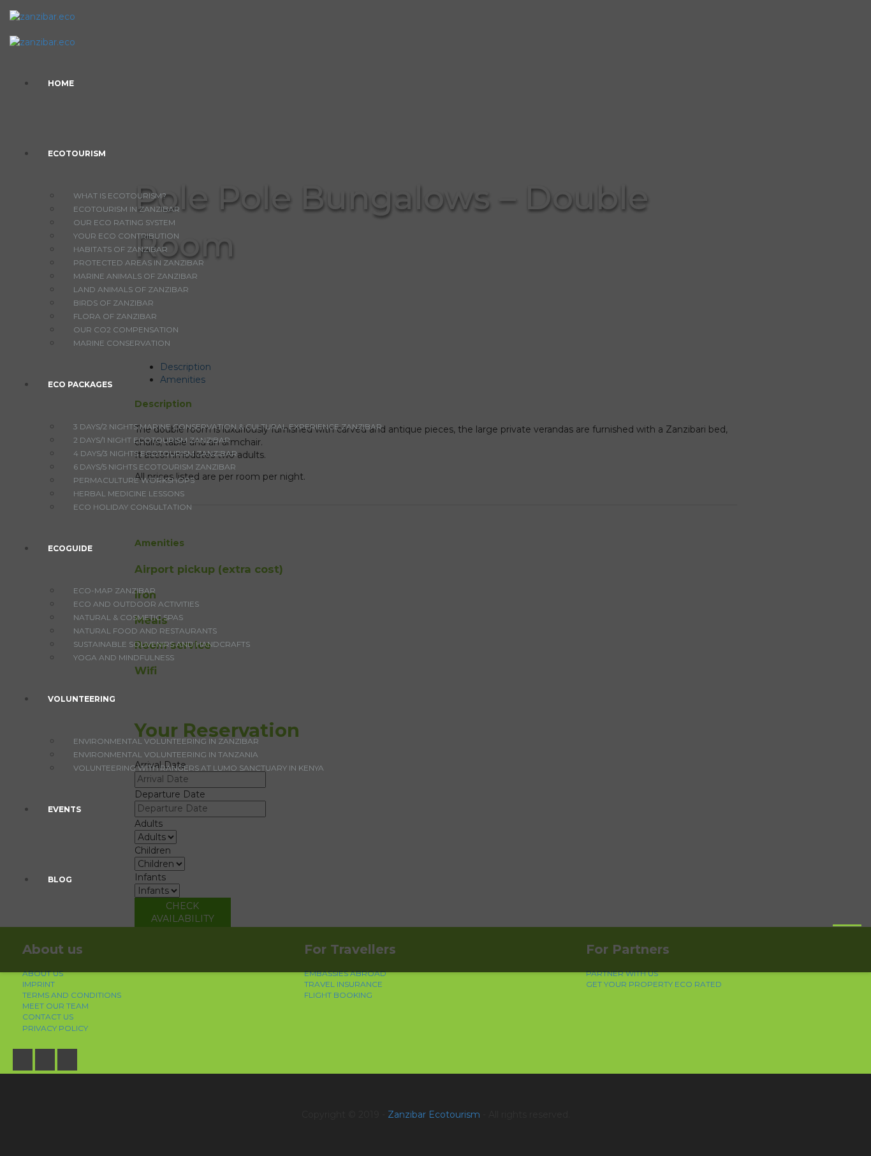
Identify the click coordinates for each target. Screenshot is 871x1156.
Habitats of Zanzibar (120, 249)
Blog (60, 879)
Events (64, 809)
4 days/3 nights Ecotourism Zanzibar (155, 453)
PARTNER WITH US (622, 973)
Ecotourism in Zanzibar (126, 209)
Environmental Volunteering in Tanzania (165, 754)
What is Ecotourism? (119, 195)
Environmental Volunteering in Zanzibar (166, 741)
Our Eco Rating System (124, 222)
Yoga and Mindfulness (123, 657)
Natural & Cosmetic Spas (128, 617)
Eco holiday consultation (132, 507)
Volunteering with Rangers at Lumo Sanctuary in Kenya (198, 768)
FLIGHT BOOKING (338, 995)
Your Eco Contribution (126, 236)
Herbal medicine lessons (128, 493)
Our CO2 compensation (126, 329)
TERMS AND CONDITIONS (71, 995)
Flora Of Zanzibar (115, 316)
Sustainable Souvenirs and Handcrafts (161, 644)
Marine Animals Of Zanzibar (135, 276)
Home (61, 83)
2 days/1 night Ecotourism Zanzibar (151, 440)
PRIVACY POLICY (55, 1028)
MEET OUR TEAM (55, 1006)
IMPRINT (38, 984)
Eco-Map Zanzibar (114, 590)
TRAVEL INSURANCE (343, 984)
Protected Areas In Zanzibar (138, 262)
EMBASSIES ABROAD (345, 973)
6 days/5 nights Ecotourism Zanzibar (154, 466)
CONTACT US (47, 1016)
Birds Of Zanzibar (113, 303)
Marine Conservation (121, 343)
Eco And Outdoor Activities (136, 604)
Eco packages (80, 384)
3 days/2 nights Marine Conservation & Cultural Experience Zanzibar (227, 426)
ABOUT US (42, 973)
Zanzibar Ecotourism (434, 1114)
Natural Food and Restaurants (145, 630)
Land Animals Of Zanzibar (131, 289)
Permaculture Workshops (133, 480)
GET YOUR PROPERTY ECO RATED (654, 984)
